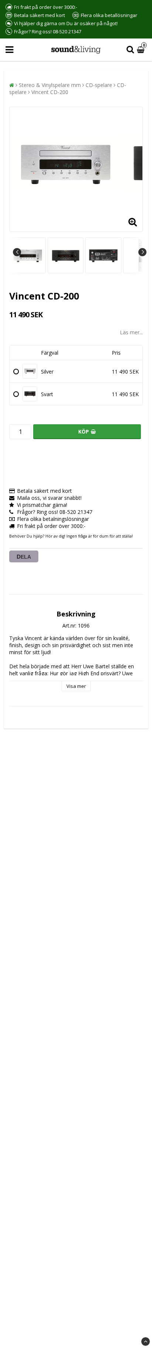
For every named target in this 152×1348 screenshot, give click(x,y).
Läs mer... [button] (131, 332)
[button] (141, 49)
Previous (17, 252)
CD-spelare (99, 84)
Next (142, 252)
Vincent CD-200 (49, 92)
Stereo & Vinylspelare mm (50, 84)
